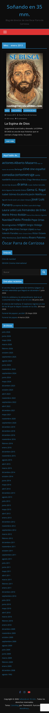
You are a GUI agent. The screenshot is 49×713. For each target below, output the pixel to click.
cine (26, 168)
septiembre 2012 (9, 530)
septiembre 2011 (9, 555)
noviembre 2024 (9, 369)
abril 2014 (6, 489)
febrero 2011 (7, 583)
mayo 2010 (6, 608)
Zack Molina (22, 237)
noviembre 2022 (9, 398)
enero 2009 (6, 666)
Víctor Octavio (39, 233)
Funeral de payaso (9, 317)
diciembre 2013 (8, 493)
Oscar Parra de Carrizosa (28, 115)
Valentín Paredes (10, 233)
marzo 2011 (7, 579)
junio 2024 (6, 377)
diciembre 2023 (8, 385)
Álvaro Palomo (37, 237)
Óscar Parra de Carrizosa (23, 243)
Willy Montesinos (9, 238)
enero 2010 (6, 625)
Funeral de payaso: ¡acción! (13, 313)
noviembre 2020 (9, 418)
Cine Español (16, 110)
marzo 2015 (7, 468)
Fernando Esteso (19, 190)
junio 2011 (6, 567)
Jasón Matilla (35, 194)
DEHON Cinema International (14, 263)
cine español (37, 169)
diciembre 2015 (8, 451)
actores (8, 162)
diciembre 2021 (8, 410)
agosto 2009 (7, 645)
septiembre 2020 (9, 423)
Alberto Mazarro (25, 163)
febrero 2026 (7, 348)
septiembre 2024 (9, 373)
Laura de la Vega (34, 205)
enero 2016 (6, 447)
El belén (30, 185)
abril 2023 (6, 394)
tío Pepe (38, 229)
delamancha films (18, 179)
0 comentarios (22, 119)
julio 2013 (6, 501)
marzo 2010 (7, 616)
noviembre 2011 (9, 546)
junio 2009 (6, 654)
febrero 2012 (7, 538)
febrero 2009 (7, 662)
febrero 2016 (7, 443)
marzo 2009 (7, 658)
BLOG (7, 110)
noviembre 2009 (9, 633)
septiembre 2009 (9, 641)
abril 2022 (6, 406)
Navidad (7, 220)
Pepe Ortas (37, 220)
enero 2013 (6, 517)
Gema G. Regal (36, 190)
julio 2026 (6, 332)
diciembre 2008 (8, 670)
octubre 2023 (7, 390)
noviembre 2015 (9, 456)
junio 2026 (6, 336)
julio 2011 (6, 563)
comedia (8, 175)
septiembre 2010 (9, 596)
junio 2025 (6, 365)
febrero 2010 (7, 621)
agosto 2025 (7, 361)
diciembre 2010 (8, 592)
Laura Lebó (9, 210)
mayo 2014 (6, 484)
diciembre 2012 (8, 522)
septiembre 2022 (9, 402)
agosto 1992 (7, 674)
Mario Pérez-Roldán (14, 214)
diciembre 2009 (8, 629)
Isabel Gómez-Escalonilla (15, 194)
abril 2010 (6, 612)
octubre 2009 (7, 637)
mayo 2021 (6, 414)
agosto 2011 (7, 559)
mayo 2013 (6, 509)
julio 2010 (6, 600)
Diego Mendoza (33, 179)
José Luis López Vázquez (22, 200)
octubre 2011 (7, 550)
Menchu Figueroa (41, 215)
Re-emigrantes (9, 225)
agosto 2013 (7, 497)
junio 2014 (6, 480)
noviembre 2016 (9, 439)
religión (21, 225)
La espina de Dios (29, 110)
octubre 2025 (7, 352)
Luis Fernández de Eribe (31, 210)
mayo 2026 (6, 340)
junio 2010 (6, 604)
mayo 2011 (6, 571)
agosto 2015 (7, 460)
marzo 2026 (7, 344)
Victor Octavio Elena (25, 233)
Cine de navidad (9, 259)
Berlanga (18, 169)
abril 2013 (6, 513)
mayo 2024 (6, 381)
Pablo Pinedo (22, 220)
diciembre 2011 (8, 542)
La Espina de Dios (17, 123)
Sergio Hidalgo (34, 224)
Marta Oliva (31, 215)
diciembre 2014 (8, 472)
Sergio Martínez (11, 229)
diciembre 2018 (8, 431)
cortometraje (24, 175)
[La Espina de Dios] (24, 81)
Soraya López (27, 229)
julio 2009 (6, 649)
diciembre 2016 (8, 435)
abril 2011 (6, 575)
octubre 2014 (7, 476)
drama (22, 184)
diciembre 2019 (8, 427)
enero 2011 (6, 588)
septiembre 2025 (9, 357)
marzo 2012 (7, 534)
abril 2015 (6, 464)
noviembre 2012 (9, 526)
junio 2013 (6, 505)
